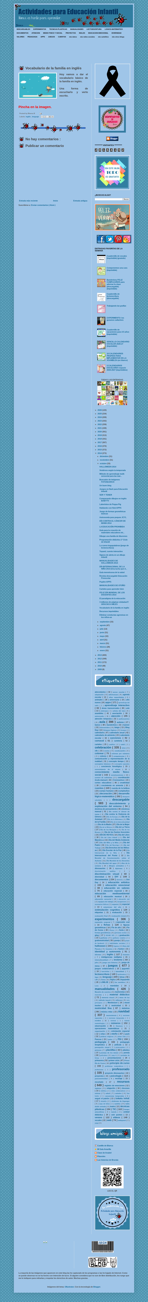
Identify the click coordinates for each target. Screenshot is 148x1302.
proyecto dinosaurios (115, 1073)
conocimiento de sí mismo (108, 769)
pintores (98, 1050)
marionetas (120, 992)
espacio (115, 904)
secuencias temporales (115, 1096)
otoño (115, 1034)
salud (108, 1093)
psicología (116, 1076)
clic (97, 751)
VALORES (20, 37)
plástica (126, 1050)
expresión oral (123, 922)
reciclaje (119, 1079)
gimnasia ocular (121, 933)
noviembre (105, 460)
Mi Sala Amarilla (104, 1149)
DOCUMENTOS (22, 33)
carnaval (100, 740)
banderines (112, 725)
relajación (111, 1088)
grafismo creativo (119, 938)
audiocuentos (124, 719)
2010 (100, 666)
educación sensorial (104, 899)
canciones (116, 738)
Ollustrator (69, 1287)
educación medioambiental (112, 893)
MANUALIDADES (76, 29)
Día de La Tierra (123, 827)
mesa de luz (124, 997)
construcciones (117, 775)
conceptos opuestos (122, 764)
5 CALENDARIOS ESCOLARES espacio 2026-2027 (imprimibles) (117, 368)
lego (97, 977)
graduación (124, 935)
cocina (107, 751)
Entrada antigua (80, 201)
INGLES (82, 33)
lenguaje (35, 117)
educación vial (124, 899)
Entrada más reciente (28, 201)
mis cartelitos (103, 37)
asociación (117, 713)
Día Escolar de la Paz (112, 850)
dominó (120, 880)
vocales (98, 1120)
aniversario (114, 700)
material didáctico (120, 994)
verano (99, 1117)
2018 (100, 439)
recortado (100, 1082)
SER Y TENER (105, 495)
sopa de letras (104, 1104)
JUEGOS (51, 37)
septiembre (105, 622)
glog (97, 935)
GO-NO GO (110, 935)
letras (122, 977)
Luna (98, 986)
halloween (100, 946)
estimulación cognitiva (108, 910)
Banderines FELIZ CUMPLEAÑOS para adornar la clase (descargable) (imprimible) (116, 284)
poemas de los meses (109, 1053)
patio (110, 1039)
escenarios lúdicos (102, 904)
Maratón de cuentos (103, 992)
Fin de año (116, 928)
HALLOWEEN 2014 (107, 467)
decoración (106, 793)
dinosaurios (101, 868)
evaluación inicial (119, 916)
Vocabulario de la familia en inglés (114, 608)
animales (99, 700)
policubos (104, 1055)
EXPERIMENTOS (39, 29)
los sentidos (120, 982)
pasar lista (122, 1036)
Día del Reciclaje (113, 845)
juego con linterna (110, 962)
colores (103, 756)
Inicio (55, 201)
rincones (126, 1088)
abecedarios (101, 692)
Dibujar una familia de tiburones (113, 536)
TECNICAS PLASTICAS (58, 29)
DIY (117, 876)
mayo (102, 636)
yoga (97, 1123)
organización (100, 1031)
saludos (118, 1093)
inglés (28, 117)
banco (98, 725)
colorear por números (121, 753)
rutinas (98, 1093)
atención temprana (104, 719)
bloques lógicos (110, 730)
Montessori (113, 1003)
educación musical (113, 896)
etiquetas (99, 912)
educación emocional (117, 885)
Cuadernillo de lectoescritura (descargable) (113, 296)
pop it (114, 1055)
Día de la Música (106, 827)
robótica (103, 1091)
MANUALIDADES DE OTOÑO (112, 585)
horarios (109, 949)
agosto (103, 625)
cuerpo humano (106, 791)
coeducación (120, 751)
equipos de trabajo (106, 902)
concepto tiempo (117, 761)
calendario (100, 733)
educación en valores (117, 888)
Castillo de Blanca (105, 1146)
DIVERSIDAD (116, 33)
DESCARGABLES (23, 29)
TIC (115, 1109)
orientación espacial (120, 1031)
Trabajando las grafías (116, 306)
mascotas (99, 995)
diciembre (104, 456)
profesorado (121, 1069)
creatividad (125, 783)
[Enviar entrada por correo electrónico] (40, 113)
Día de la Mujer (123, 824)
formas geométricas (103, 933)
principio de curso (120, 1063)
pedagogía (101, 1042)
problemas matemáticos (115, 1066)
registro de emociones (115, 1086)
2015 (100, 450)
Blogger (96, 1287)
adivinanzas (114, 695)
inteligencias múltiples (112, 957)
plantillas (111, 1050)
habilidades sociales (118, 943)
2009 (100, 669)
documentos (102, 879)
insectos (126, 955)
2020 (100, 432)
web (109, 1120)
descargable (121, 799)
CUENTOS (62, 37)
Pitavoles (101, 1156)
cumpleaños (124, 791)
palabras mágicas (107, 1036)
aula (102, 721)
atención (116, 716)
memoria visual (108, 997)
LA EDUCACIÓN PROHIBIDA (112, 527)
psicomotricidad (102, 1079)
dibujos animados (117, 866)
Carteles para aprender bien (111, 589)
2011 (100, 662)
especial (126, 904)
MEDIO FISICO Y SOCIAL (52, 33)
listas (103, 980)
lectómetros (121, 974)
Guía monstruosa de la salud (112, 572)
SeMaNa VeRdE (122, 1098)
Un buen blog (105, 486)
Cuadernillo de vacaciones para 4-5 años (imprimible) (118, 332)
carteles (99, 744)
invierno (118, 960)
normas (114, 1020)
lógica (113, 980)
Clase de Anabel (104, 1153)
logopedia (125, 980)
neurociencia (112, 1015)
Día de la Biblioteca (115, 819)
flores (112, 930)
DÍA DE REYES (107, 835)
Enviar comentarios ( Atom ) (43, 205)
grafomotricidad (102, 940)
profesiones (100, 1070)
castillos (112, 744)
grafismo (104, 938)
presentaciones (115, 1058)
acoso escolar (119, 692)
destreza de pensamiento (106, 809)
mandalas (115, 986)
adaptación (99, 695)
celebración (103, 747)
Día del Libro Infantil (109, 837)
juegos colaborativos (105, 969)
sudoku (117, 1104)
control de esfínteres (104, 777)
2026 (100, 410)
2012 (100, 659)
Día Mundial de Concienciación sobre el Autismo (112, 858)
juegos (113, 965)
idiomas (98, 955)
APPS (43, 37)
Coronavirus (119, 780)
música (126, 1008)
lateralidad (120, 971)
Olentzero (120, 1026)
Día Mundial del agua (108, 863)
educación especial (113, 891)
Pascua (98, 1039)
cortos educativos (104, 783)
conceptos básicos (103, 764)
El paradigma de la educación (112, 598)
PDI (120, 1039)
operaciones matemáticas (108, 1028)
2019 (100, 435)
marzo (103, 643)
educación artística (119, 882)
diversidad (100, 877)
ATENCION (36, 33)
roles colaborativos (118, 1091)
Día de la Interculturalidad (120, 822)
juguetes (126, 969)
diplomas (119, 868)
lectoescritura (102, 974)
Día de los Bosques (108, 830)
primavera (99, 1060)
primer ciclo (114, 1060)
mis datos (73, 37)
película (118, 1045)
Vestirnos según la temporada (112, 470)
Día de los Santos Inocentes (117, 832)
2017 (100, 442)
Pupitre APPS (105, 582)
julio (102, 629)
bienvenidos (105, 727)
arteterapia (104, 711)
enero (102, 650)
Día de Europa (112, 817)
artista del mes (119, 711)
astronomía (100, 716)
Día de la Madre (105, 824)
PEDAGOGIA (32, 37)
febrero (103, 647)
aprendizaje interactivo (117, 705)
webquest (122, 1120)
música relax (107, 1012)
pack (127, 1034)
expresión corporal (103, 922)
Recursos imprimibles (109, 611)
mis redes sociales (87, 37)
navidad (124, 1011)
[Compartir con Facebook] (50, 117)
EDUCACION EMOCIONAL (98, 33)
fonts (122, 930)
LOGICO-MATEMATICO (114, 29)
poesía (127, 1053)
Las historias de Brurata (107, 1160)
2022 (100, 424)
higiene (116, 946)
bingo (117, 727)
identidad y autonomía (108, 951)
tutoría (114, 1112)
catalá (123, 744)
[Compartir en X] (47, 117)
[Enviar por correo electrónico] (42, 117)
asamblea (100, 713)
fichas (108, 925)
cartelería (118, 741)
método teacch (105, 1000)
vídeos (117, 1117)
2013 (100, 655)
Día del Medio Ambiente (119, 840)
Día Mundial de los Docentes (118, 861)
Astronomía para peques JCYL (112, 517)
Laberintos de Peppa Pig (110, 504)
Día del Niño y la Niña (109, 843)
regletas (98, 1088)
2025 (100, 414)
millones (119, 1000)
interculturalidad (102, 960)
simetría (104, 1101)
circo (124, 748)
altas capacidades (117, 697)
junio (102, 632)
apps (108, 702)
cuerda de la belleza (121, 788)
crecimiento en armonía (112, 785)
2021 (100, 428)
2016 (100, 446)
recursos (123, 1081)
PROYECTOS (71, 33)
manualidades (106, 988)
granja (117, 940)
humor (121, 949)
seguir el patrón (102, 1098)
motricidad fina (104, 1008)
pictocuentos (121, 1047)
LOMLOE (104, 982)
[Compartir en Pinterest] (52, 117)
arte (128, 708)
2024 (100, 417)
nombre (99, 1020)
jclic (97, 962)
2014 (100, 453)
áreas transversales (111, 708)
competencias (119, 756)
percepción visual (102, 1047)
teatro (113, 1106)
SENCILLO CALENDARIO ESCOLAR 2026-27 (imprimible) (118, 344)
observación (101, 1026)
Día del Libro (124, 835)
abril (102, 640)
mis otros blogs (118, 37)
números (116, 1023)
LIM (96, 980)
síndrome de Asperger (120, 1101)
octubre (103, 463)
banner (126, 725)
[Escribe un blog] (44, 117)
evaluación (117, 912)
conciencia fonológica (112, 766)
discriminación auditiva (107, 871)
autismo (121, 722)
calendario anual (117, 733)
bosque (124, 730)
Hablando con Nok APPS (110, 508)
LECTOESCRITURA (94, 29)
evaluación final (101, 916)
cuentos (99, 788)
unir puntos (117, 1115)
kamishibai (106, 971)
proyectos (100, 1076)
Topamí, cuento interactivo (111, 551)
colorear (100, 753)
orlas (103, 1034)
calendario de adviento (105, 735)
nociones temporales (117, 1018)
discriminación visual (108, 874)
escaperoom (122, 902)
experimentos (106, 919)
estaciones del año (113, 907)
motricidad (117, 1005)
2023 (100, 421)
